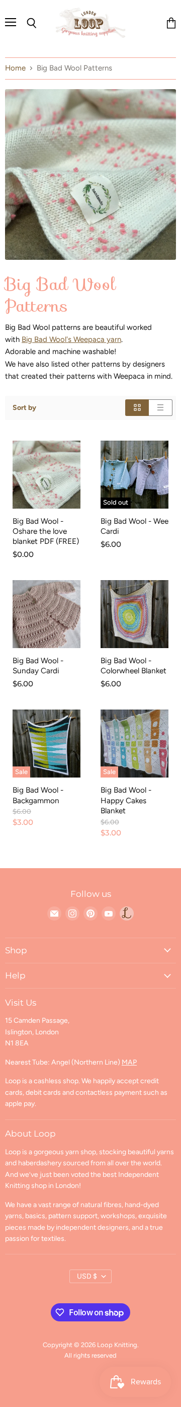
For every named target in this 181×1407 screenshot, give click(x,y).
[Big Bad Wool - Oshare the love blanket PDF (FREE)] (46, 475)
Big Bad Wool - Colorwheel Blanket (133, 665)
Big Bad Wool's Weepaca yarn (71, 339)
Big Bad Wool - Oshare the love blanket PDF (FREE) (46, 531)
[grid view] (137, 407)
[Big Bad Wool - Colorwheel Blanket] (134, 614)
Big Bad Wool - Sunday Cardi (38, 665)
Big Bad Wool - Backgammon (38, 795)
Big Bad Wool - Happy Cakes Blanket (126, 800)
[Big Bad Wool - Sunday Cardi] (46, 614)
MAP (129, 1062)
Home (15, 68)
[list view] (160, 407)
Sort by (24, 408)
